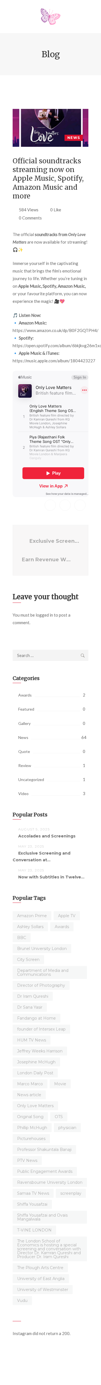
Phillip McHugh (32, 1127)
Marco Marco (30, 1083)
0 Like (55, 209)
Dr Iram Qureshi (32, 996)
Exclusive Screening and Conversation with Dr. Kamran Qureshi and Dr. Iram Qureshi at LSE (54, 541)
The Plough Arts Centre (40, 1267)
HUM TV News (31, 1040)
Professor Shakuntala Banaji (44, 1149)
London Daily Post (35, 1072)
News (73, 138)
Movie (60, 1083)
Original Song (30, 1116)
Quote (24, 751)
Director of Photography (41, 985)
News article (29, 1094)
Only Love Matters (35, 1105)
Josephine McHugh (36, 1061)
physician (67, 1127)
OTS (59, 1116)
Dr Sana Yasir (29, 1007)
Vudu (22, 1300)
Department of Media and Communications (42, 972)
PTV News (27, 1160)
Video (23, 793)
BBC (21, 937)
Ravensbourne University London (49, 1182)
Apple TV (66, 915)
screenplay (70, 1193)
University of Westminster (42, 1289)
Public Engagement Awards (44, 1171)
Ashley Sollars (30, 926)
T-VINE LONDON (34, 1230)
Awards (25, 695)
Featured (26, 709)
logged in (44, 614)
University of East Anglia (41, 1278)
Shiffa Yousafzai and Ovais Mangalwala (42, 1217)
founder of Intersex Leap (41, 1029)
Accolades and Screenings (46, 836)
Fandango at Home (36, 1018)
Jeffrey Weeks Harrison (40, 1051)
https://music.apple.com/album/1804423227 (54, 360)
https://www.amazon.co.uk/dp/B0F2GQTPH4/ (55, 330)
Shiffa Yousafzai (32, 1204)
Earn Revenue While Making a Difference (48, 560)
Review (24, 765)
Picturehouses (31, 1138)
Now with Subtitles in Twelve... (51, 877)
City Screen (28, 959)
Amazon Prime (32, 915)
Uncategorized (31, 779)
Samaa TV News (33, 1193)
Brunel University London (42, 948)
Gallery (24, 723)
